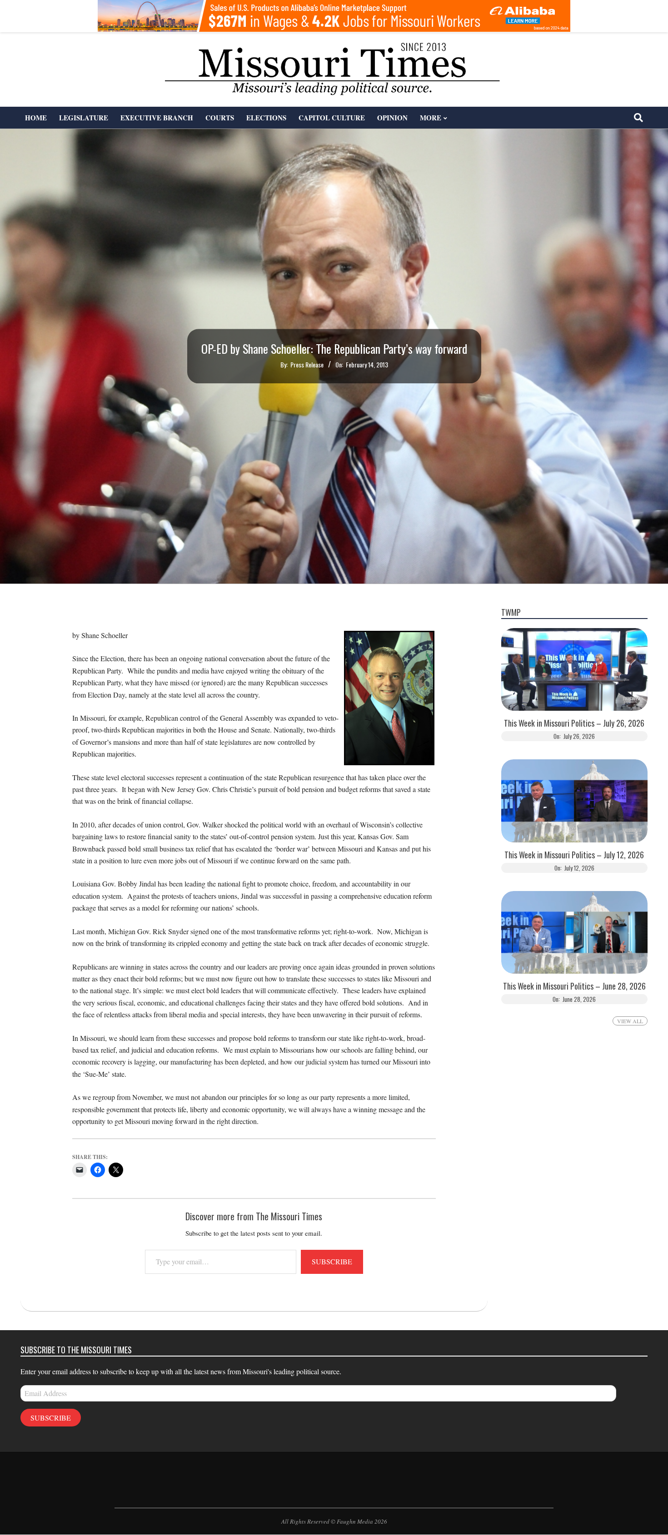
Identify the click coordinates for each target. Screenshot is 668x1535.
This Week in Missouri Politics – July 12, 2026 (574, 855)
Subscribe (332, 1261)
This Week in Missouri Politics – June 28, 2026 (574, 986)
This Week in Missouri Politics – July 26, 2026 (574, 723)
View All (630, 1021)
